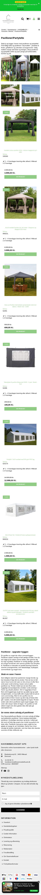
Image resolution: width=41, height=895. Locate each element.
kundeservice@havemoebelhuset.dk (17, 762)
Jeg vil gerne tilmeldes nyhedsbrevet (19, 803)
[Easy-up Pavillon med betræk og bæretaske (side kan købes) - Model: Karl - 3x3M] (20, 283)
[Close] (39, 882)
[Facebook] (1, 771)
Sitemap (4, 768)
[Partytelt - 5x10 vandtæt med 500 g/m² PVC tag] (20, 437)
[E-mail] (20, 799)
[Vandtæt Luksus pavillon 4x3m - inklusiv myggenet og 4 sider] (20, 128)
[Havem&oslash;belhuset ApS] (10, 19)
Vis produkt (20, 177)
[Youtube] (5, 771)
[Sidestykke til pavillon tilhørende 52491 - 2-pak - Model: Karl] (20, 360)
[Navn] (20, 793)
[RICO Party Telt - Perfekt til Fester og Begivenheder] (20, 513)
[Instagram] (8, 771)
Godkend (20, 810)
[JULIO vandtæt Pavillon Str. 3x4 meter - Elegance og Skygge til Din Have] (20, 206)
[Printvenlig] (39, 29)
